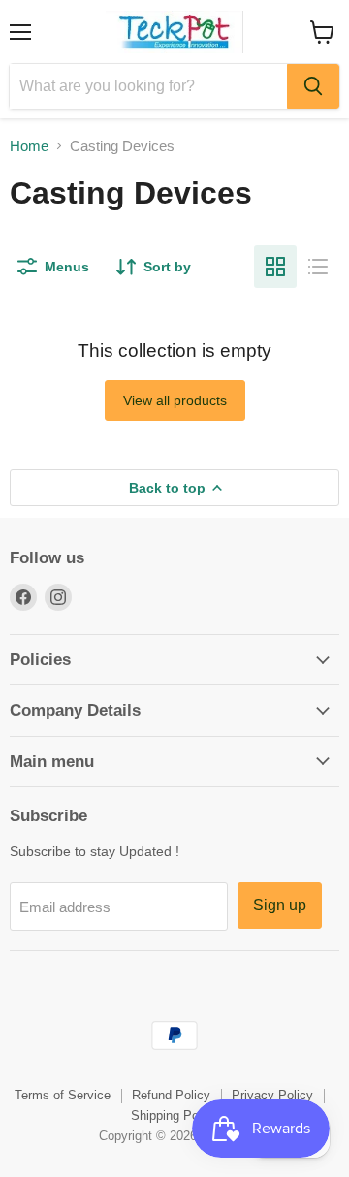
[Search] (313, 86)
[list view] (318, 266)
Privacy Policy (272, 1095)
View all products (175, 400)
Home (29, 146)
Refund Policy (171, 1095)
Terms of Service (63, 1095)
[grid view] (275, 266)
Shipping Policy (174, 1115)
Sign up (279, 905)
